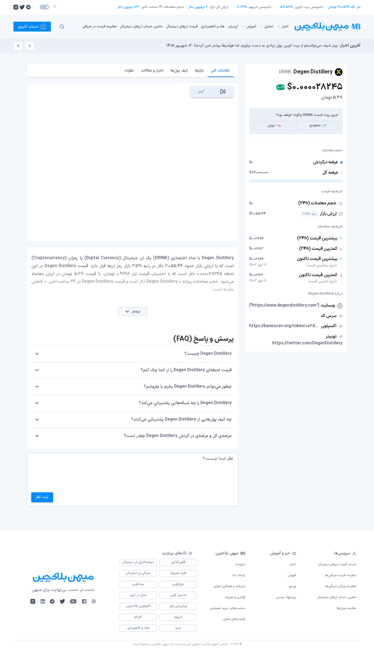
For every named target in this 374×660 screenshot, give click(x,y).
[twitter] (22, 7)
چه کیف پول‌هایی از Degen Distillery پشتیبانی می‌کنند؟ (181, 419)
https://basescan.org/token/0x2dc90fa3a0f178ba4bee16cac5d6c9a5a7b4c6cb (284, 326)
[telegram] (28, 7)
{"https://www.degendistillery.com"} (284, 305)
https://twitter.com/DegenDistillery (307, 343)
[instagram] (15, 7)
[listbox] (181, 26)
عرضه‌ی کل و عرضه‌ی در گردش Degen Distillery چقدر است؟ (178, 436)
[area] (201, 92)
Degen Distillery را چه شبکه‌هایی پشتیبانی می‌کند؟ (185, 403)
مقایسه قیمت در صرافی (99, 26)
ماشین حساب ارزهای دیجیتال (141, 26)
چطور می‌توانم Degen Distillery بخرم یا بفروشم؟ (188, 386)
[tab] (221, 70)
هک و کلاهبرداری (213, 26)
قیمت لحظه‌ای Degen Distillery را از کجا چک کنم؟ (186, 370)
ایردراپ (233, 26)
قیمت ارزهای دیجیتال (182, 26)
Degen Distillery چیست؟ (208, 353)
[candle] (223, 92)
